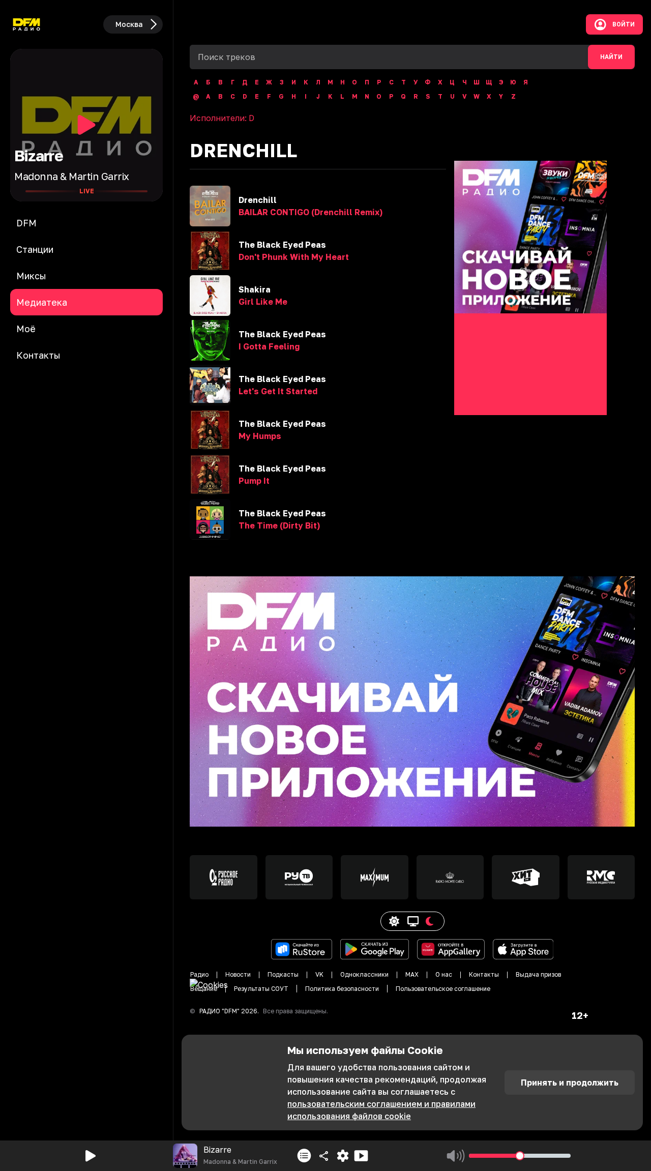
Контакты (484, 974)
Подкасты (283, 974)
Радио (199, 974)
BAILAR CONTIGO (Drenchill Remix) (310, 212)
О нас (443, 974)
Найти (611, 57)
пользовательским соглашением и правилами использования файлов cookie (381, 1110)
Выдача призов (538, 974)
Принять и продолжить (569, 1082)
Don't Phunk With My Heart (294, 257)
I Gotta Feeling (269, 346)
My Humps (260, 436)
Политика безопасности (342, 988)
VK (319, 974)
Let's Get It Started (278, 391)
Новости (238, 974)
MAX (412, 974)
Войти (623, 24)
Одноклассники (364, 974)
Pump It (254, 481)
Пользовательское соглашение (443, 988)
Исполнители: (222, 118)
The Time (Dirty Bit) (279, 525)
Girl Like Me (263, 302)
